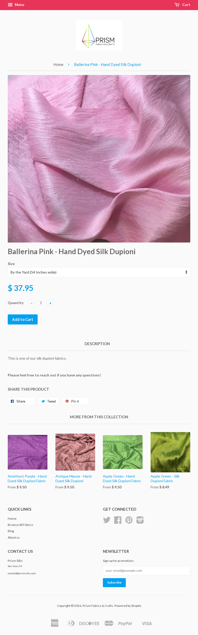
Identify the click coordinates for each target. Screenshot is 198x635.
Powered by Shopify (127, 606)
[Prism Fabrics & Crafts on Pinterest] (129, 522)
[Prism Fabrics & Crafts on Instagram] (140, 522)
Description (97, 343)
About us (14, 537)
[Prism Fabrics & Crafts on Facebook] (118, 522)
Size (11, 263)
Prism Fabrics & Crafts (97, 606)
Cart (186, 4)
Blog (11, 531)
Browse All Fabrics (20, 525)
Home (58, 64)
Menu (19, 4)
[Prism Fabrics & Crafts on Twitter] (107, 522)
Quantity (15, 302)
